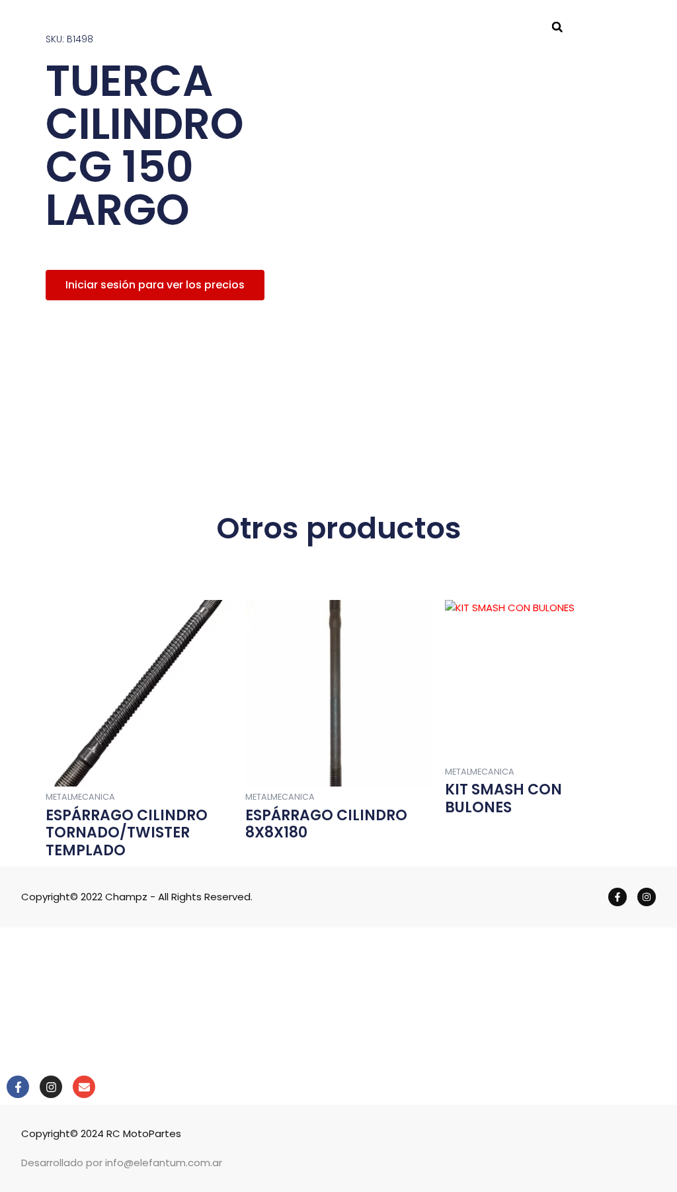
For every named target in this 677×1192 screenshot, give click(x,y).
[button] (557, 27)
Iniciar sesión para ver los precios (155, 284)
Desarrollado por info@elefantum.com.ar (121, 1163)
